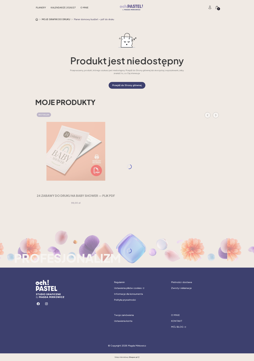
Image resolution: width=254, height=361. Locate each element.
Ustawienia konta (123, 321)
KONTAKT (176, 321)
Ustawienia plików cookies (128, 288)
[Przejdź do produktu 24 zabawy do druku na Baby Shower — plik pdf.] (76, 151)
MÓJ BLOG (177, 326)
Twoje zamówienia (124, 315)
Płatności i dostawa (181, 282)
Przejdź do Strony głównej (127, 85)
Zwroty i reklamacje (181, 288)
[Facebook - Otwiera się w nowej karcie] (38, 304)
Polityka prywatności (125, 299)
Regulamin (119, 282)
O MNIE (175, 315)
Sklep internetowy (126, 357)
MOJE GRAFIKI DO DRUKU (56, 19)
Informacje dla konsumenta (128, 294)
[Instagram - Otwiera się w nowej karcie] (46, 304)
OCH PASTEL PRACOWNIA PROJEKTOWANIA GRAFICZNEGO (36, 19)
